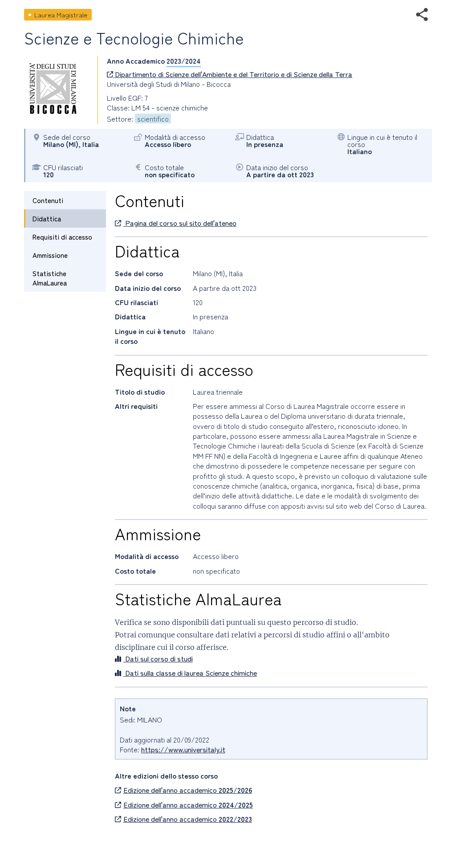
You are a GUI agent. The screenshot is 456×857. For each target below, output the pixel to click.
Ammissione (50, 255)
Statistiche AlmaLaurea (50, 278)
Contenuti (48, 200)
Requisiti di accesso (62, 236)
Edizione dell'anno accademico (187, 790)
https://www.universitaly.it (183, 749)
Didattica (47, 218)
